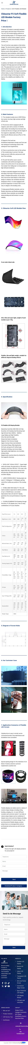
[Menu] (2, 3)
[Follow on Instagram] (6, 983)
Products (8, 9)
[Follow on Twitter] (6, 986)
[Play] (3, 800)
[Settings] (20, 800)
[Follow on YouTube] (9, 986)
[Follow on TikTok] (9, 983)
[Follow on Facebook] (3, 983)
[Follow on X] (3, 986)
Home (2, 9)
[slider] (5, 801)
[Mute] (10, 800)
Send (14, 879)
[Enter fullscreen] (24, 800)
